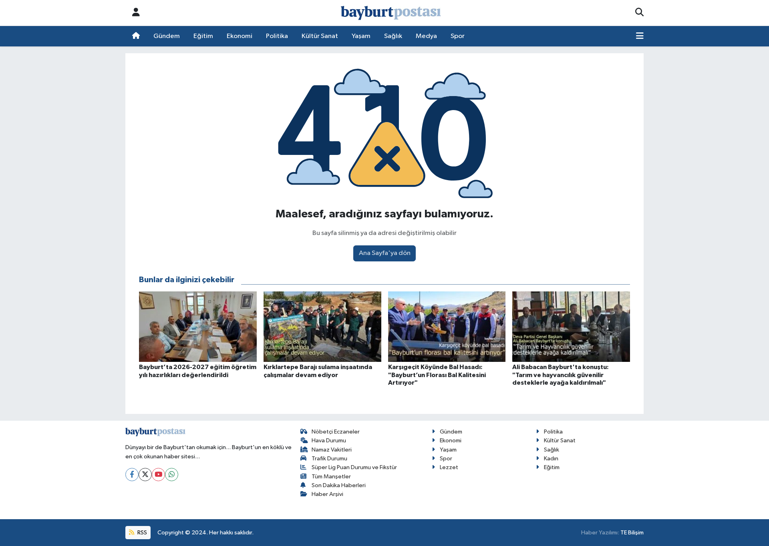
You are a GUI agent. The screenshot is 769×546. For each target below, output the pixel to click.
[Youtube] (158, 474)
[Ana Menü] (640, 36)
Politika (277, 36)
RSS (141, 533)
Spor (458, 36)
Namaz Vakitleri (332, 450)
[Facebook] (132, 474)
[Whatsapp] (171, 474)
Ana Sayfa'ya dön (385, 253)
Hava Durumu (329, 441)
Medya (426, 36)
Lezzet (449, 467)
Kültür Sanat (320, 36)
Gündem (166, 36)
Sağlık (393, 36)
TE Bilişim (632, 533)
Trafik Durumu (329, 459)
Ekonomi (239, 36)
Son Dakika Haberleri (339, 485)
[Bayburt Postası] (391, 13)
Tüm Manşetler (331, 477)
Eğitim (203, 36)
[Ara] (639, 13)
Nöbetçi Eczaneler (336, 432)
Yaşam (361, 36)
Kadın (551, 459)
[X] (145, 474)
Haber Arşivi (327, 494)
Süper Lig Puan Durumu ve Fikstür (354, 467)
